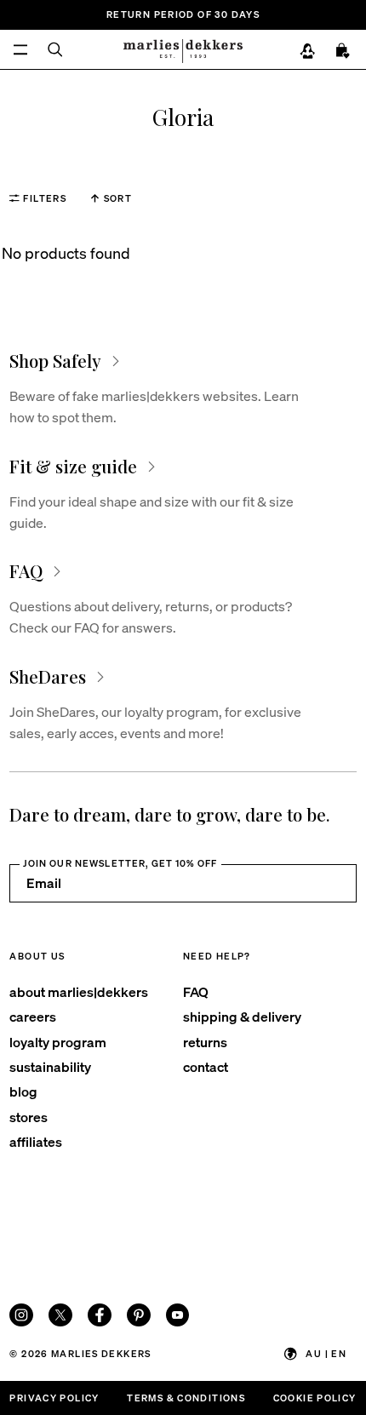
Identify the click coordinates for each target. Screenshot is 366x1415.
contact (205, 1066)
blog (23, 1091)
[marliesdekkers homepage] (183, 49)
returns (205, 1042)
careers (32, 1016)
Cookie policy (315, 1397)
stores (28, 1117)
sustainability (50, 1066)
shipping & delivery (242, 1016)
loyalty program (57, 1042)
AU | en (326, 1353)
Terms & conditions (186, 1397)
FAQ (196, 991)
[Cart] (344, 51)
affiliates (35, 1141)
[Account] (307, 51)
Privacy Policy (54, 1397)
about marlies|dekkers (78, 991)
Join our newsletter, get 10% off (120, 862)
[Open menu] (20, 49)
